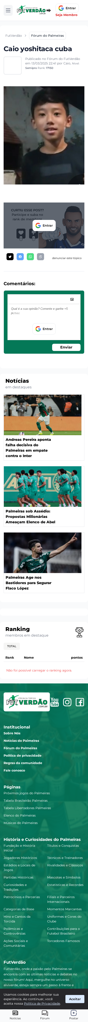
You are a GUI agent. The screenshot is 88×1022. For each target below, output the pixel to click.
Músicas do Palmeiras (21, 823)
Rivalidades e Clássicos (65, 865)
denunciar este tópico (67, 258)
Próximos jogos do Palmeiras (27, 793)
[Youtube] (54, 702)
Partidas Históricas (18, 877)
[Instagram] (67, 702)
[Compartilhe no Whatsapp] (30, 256)
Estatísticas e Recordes (65, 885)
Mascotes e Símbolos (64, 877)
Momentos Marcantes (64, 909)
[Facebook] (79, 702)
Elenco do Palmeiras (20, 815)
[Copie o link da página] (40, 256)
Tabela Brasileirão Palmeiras (26, 801)
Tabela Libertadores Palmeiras (27, 808)
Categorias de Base (19, 909)
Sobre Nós (12, 733)
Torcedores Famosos (63, 941)
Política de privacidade (23, 755)
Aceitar (75, 999)
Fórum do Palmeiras (20, 748)
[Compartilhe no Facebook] (20, 256)
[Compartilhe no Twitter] (10, 256)
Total (11, 646)
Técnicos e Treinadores (65, 858)
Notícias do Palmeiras (21, 741)
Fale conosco (14, 770)
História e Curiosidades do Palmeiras (42, 839)
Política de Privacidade (42, 1004)
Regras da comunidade (23, 763)
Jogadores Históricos (20, 858)
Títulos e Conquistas (63, 846)
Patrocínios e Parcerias (22, 897)
